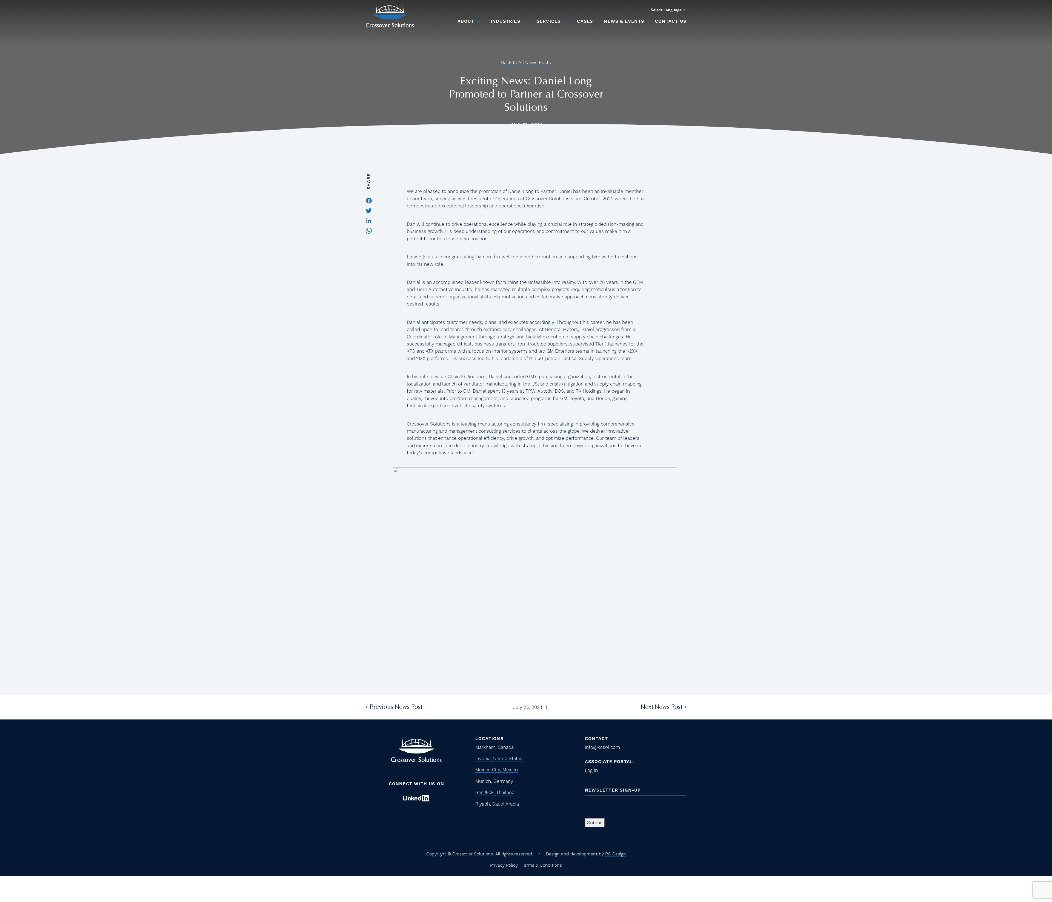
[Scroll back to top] (1030, 863)
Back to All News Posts (526, 62)
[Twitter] (369, 210)
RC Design (615, 854)
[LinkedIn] (368, 220)
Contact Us (670, 21)
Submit (595, 822)
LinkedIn (416, 798)
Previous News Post (396, 706)
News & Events (624, 21)
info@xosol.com (602, 747)
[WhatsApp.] (369, 230)
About (466, 21)
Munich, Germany (494, 781)
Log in (591, 770)
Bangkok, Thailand (494, 792)
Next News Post (661, 706)
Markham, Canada (494, 747)
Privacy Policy (504, 865)
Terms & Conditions (542, 865)
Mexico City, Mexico (496, 769)
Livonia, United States (499, 758)
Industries (505, 21)
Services (549, 21)
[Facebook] (369, 200)
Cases (585, 21)
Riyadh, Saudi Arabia (497, 804)
